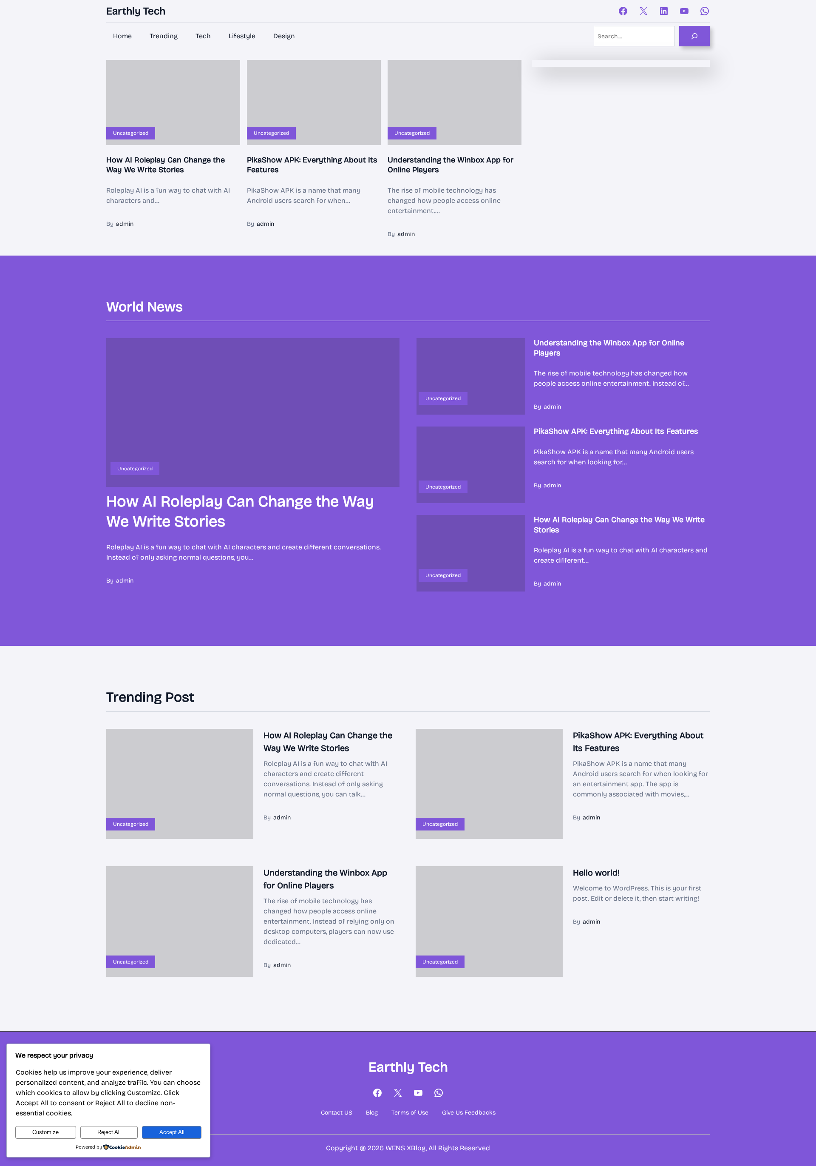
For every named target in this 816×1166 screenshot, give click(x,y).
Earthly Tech (135, 11)
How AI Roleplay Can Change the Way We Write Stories (165, 164)
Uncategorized (130, 133)
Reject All (109, 1132)
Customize (45, 1132)
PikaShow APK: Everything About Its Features (312, 164)
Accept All (171, 1132)
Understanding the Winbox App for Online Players (450, 164)
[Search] (694, 36)
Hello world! (596, 872)
